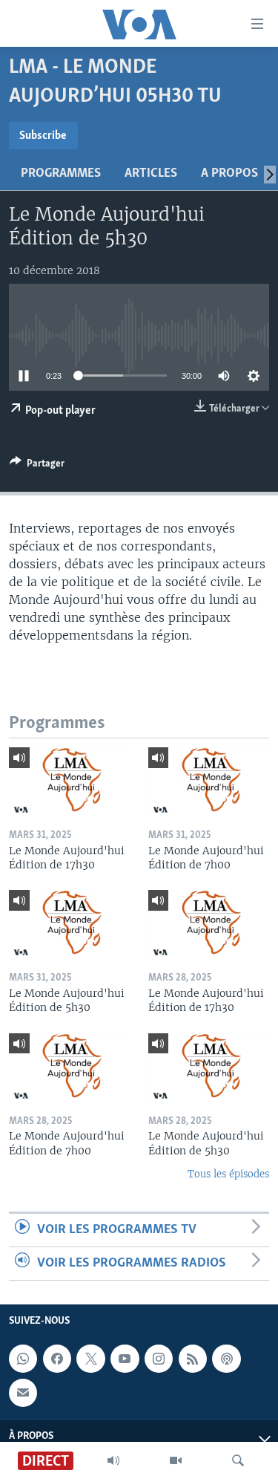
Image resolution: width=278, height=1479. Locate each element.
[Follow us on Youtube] (124, 1359)
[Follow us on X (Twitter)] (90, 1359)
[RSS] (193, 1359)
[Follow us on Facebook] (57, 1359)
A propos (229, 174)
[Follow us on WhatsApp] (23, 1359)
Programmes (61, 174)
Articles (151, 174)
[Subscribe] (23, 1393)
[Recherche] (238, 1460)
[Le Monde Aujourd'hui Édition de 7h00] (209, 781)
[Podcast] (226, 1359)
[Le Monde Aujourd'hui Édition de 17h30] (69, 781)
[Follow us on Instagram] (159, 1359)
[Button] (37, 466)
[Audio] (113, 1460)
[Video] (175, 1460)
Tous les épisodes (228, 1174)
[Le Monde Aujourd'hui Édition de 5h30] (69, 924)
